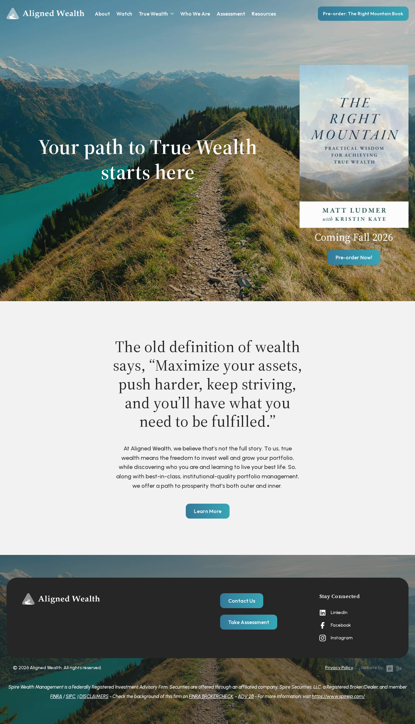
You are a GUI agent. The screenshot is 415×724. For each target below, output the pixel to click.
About (102, 13)
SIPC (71, 696)
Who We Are (195, 13)
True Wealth (153, 13)
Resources (264, 13)
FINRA (56, 696)
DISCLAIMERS (94, 696)
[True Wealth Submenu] (171, 13)
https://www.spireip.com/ (338, 696)
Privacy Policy (339, 667)
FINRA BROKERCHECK (211, 696)
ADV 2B (246, 696)
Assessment (231, 13)
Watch (124, 13)
